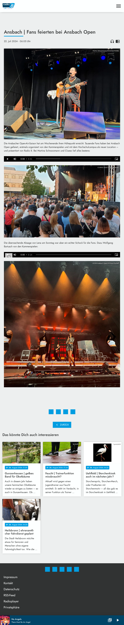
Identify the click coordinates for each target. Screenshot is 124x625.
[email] (76, 569)
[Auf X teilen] (58, 411)
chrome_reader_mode (118, 41)
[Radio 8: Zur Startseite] (58, 6)
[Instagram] (54, 569)
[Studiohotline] (69, 569)
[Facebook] (47, 569)
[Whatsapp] (62, 569)
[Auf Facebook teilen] (51, 411)
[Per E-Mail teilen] (72, 411)
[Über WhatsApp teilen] (65, 411)
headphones (112, 41)
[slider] (73, 254)
